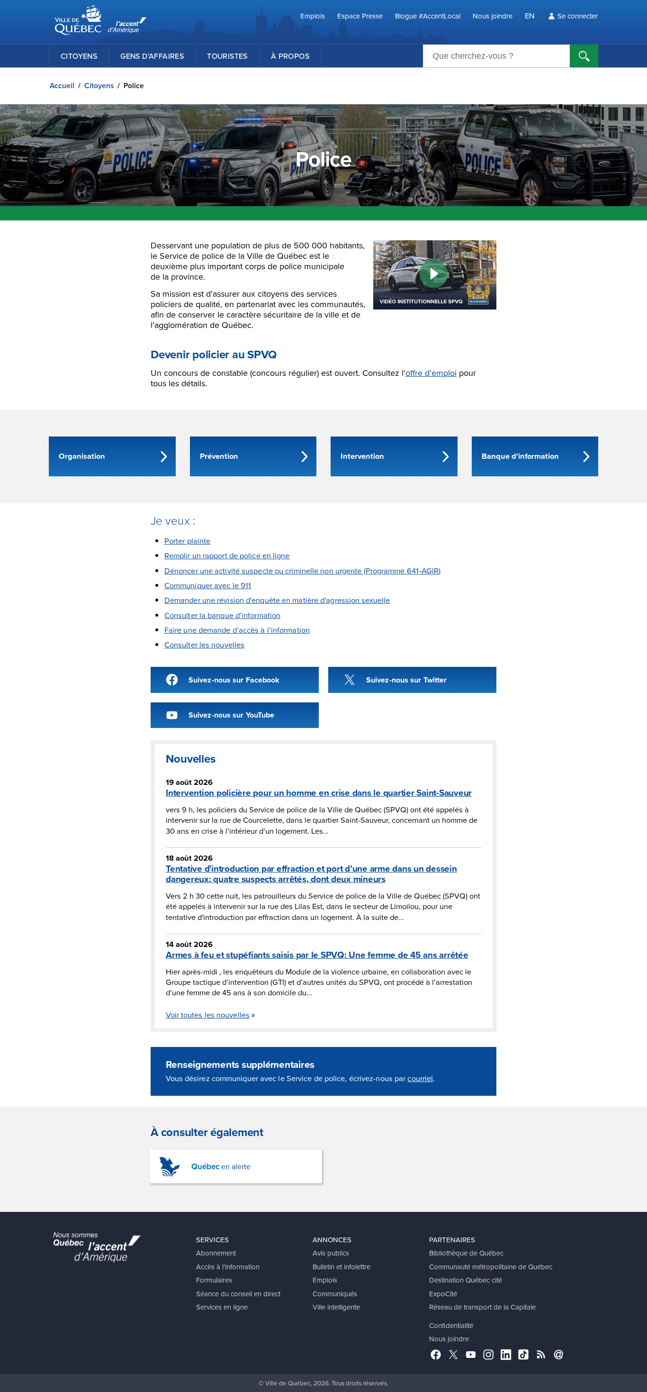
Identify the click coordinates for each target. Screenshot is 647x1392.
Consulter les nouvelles (204, 644)
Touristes (227, 56)
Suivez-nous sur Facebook (234, 679)
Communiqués (335, 1294)
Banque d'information (520, 456)
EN (530, 15)
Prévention (219, 456)
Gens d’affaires (152, 56)
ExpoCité (443, 1294)
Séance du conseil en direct (238, 1294)
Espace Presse (360, 16)
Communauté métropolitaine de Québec (490, 1267)
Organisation (82, 456)
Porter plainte (187, 540)
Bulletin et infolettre (341, 1267)
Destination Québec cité (465, 1280)
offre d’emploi (431, 373)
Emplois (312, 16)
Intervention (362, 456)
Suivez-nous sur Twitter (406, 679)
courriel (420, 1078)
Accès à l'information (228, 1267)
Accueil (62, 85)
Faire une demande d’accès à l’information (237, 629)
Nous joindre (492, 16)
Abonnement (216, 1253)
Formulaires (214, 1280)
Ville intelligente (336, 1307)
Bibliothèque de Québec (466, 1253)
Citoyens (79, 56)
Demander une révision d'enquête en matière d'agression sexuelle (277, 599)
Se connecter (577, 16)
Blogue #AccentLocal (427, 16)
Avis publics (331, 1253)
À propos (290, 56)
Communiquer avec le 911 (207, 585)
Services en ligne (222, 1307)
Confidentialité (451, 1325)
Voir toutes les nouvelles (208, 1014)
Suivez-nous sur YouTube (231, 715)
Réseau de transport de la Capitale (482, 1307)
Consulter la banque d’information (222, 615)
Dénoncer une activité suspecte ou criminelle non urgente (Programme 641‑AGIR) (302, 570)
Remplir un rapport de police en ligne (227, 555)
